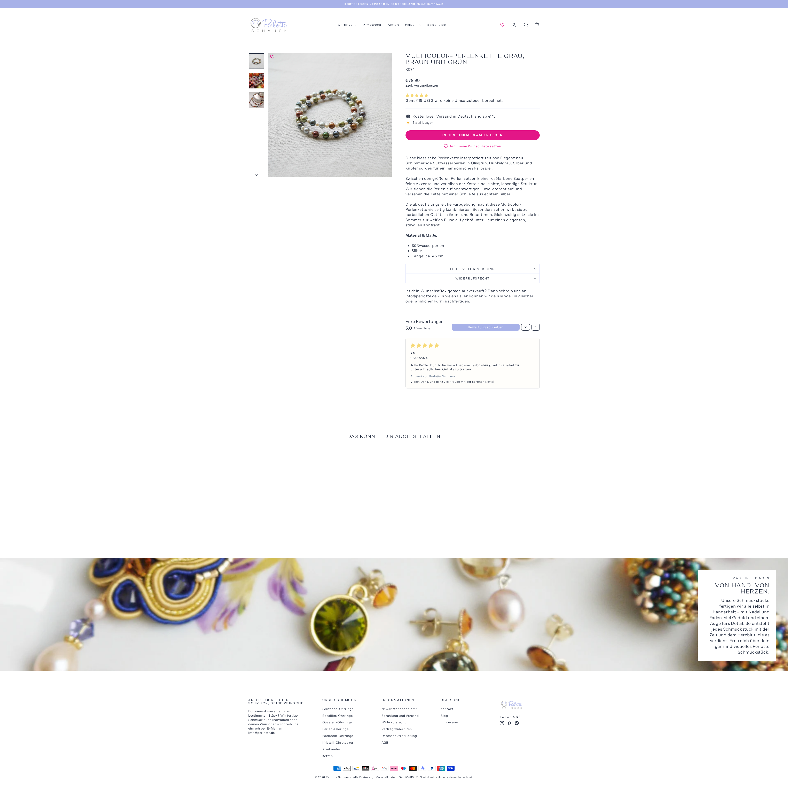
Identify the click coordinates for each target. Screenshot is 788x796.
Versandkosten (426, 85)
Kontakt (447, 709)
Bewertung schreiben (486, 327)
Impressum (449, 722)
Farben (411, 24)
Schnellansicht (283, 514)
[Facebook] (509, 724)
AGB (384, 742)
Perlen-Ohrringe (335, 729)
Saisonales (437, 24)
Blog (444, 716)
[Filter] (525, 327)
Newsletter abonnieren (399, 709)
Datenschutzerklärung (399, 736)
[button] (416, 95)
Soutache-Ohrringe (338, 709)
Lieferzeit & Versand (472, 269)
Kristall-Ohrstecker (338, 742)
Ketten (393, 24)
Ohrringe (346, 24)
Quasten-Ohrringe (337, 722)
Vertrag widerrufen (396, 729)
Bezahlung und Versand (400, 716)
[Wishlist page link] (502, 25)
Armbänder (372, 24)
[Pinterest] (517, 724)
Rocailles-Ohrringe (337, 716)
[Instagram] (502, 724)
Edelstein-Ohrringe (337, 736)
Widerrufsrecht (472, 278)
